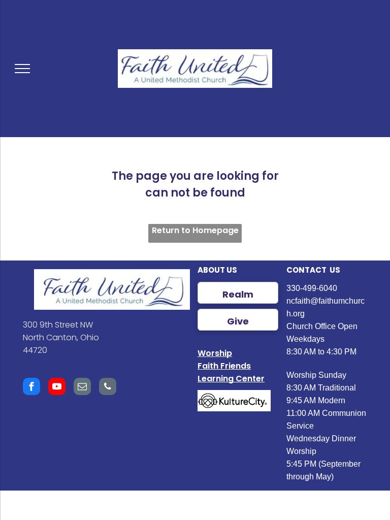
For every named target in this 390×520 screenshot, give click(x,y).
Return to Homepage (195, 230)
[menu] (22, 68)
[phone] (107, 388)
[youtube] (57, 388)
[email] (82, 388)
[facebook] (31, 388)
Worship (215, 353)
